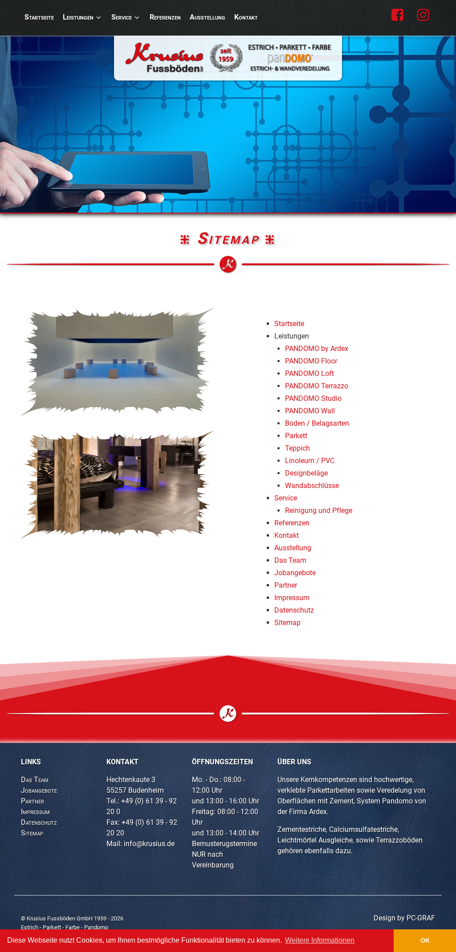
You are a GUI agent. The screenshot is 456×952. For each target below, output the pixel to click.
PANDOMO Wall (310, 411)
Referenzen (291, 523)
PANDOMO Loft (309, 373)
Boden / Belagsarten (317, 423)
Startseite (289, 323)
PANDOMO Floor (311, 361)
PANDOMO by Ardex (316, 348)
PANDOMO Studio (313, 398)
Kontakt (286, 535)
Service (285, 498)
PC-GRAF (421, 918)
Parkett (296, 436)
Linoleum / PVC (309, 460)
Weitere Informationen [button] (319, 940)
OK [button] (425, 940)
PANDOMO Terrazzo (316, 386)
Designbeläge (306, 473)
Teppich (297, 448)
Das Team (290, 560)
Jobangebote (295, 573)
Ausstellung (292, 548)
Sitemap (287, 622)
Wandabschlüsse (312, 485)
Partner (285, 585)
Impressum (291, 597)
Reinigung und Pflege (318, 510)
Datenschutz (294, 610)
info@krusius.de (149, 843)
